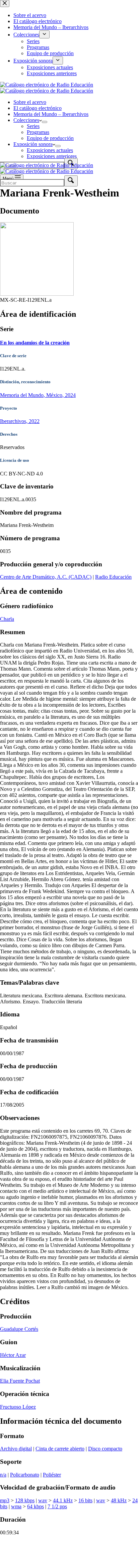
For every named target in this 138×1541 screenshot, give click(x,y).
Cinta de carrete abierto (60, 1448)
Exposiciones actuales (50, 150)
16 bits (85, 1500)
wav (42, 1500)
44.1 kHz (63, 1500)
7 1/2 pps (57, 1506)
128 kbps (24, 1500)
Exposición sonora (33, 144)
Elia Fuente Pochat (20, 1381)
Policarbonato (24, 1475)
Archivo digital (16, 1448)
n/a (3, 1475)
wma (16, 1506)
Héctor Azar (13, 1355)
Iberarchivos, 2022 (20, 421)
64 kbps (35, 1506)
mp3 (4, 1500)
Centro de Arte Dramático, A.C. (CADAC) (45, 577)
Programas (38, 132)
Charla (7, 619)
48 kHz (119, 1500)
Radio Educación (113, 577)
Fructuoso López (18, 1407)
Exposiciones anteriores (52, 156)
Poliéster (52, 1475)
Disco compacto (105, 1448)
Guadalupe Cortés (19, 1329)
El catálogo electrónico (37, 108)
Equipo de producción (50, 138)
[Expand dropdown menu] (44, 122)
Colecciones (26, 120)
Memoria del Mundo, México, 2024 (38, 395)
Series (33, 126)
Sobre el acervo (29, 102)
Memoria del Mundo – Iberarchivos (50, 114)
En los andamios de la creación (35, 342)
